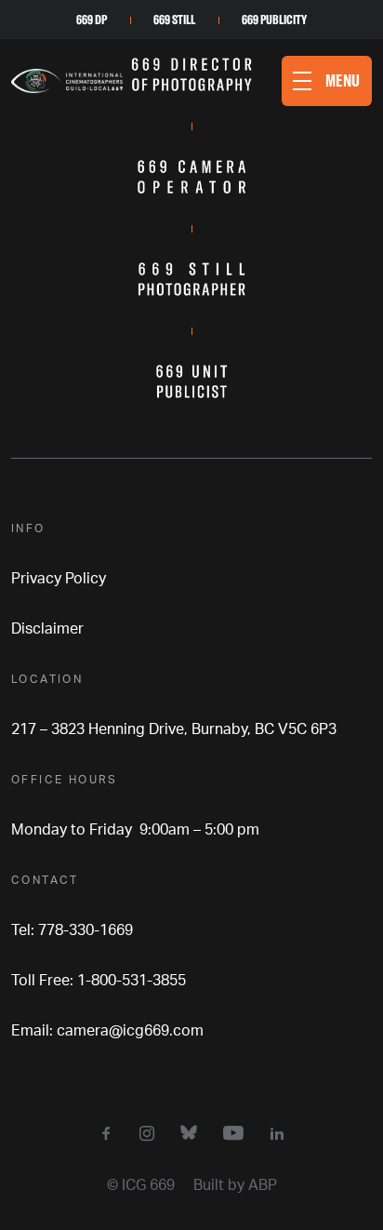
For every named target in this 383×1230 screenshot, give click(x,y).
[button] (327, 81)
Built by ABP (235, 1185)
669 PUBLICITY (274, 19)
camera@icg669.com (130, 1030)
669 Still (174, 19)
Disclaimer (47, 629)
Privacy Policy (58, 578)
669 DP (91, 19)
